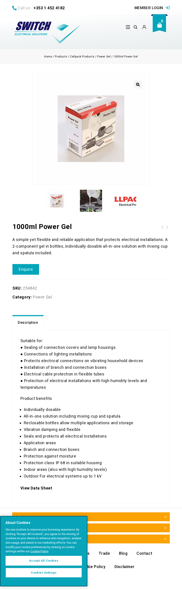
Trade (104, 553)
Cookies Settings (44, 572)
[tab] (28, 322)
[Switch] (47, 33)
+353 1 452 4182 (49, 8)
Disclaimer (125, 566)
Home (48, 56)
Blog (123, 553)
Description (28, 322)
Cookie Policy (92, 566)
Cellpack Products (82, 56)
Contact (144, 553)
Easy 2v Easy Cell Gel (162, 227)
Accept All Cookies (43, 560)
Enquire (26, 269)
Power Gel (104, 56)
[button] (138, 85)
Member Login (149, 8)
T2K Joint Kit (167, 227)
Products (61, 56)
